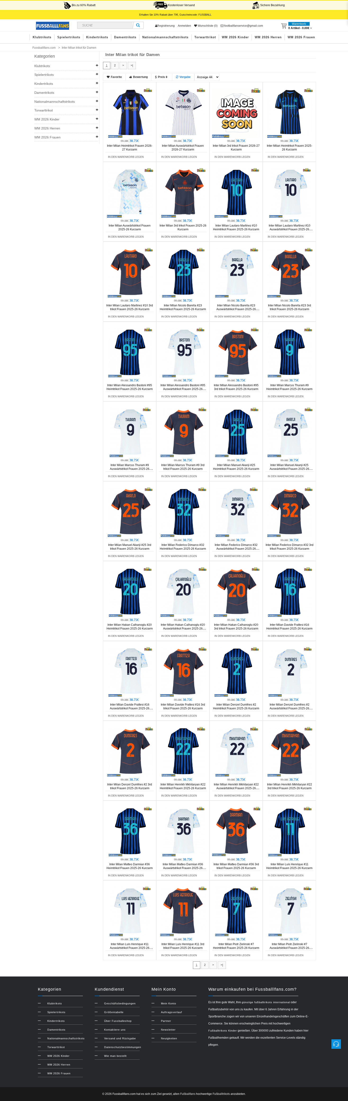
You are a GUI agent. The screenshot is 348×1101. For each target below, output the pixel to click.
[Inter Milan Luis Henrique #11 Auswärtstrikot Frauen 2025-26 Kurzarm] (130, 911)
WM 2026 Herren (268, 37)
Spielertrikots (68, 37)
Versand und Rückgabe (120, 1038)
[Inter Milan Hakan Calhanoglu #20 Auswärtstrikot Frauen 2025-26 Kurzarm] (184, 591)
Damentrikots (125, 37)
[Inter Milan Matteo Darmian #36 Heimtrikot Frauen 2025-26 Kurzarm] (130, 831)
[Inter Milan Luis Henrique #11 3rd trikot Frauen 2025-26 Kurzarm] (184, 911)
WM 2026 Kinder (235, 37)
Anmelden (184, 25)
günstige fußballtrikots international (266, 1002)
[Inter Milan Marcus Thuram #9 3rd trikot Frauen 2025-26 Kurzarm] (184, 432)
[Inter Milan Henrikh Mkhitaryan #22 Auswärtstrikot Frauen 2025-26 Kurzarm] (237, 751)
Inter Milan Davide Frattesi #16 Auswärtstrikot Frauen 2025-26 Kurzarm (129, 708)
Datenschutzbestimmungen (122, 1047)
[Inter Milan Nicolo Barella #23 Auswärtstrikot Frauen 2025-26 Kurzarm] (237, 272)
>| (132, 65)
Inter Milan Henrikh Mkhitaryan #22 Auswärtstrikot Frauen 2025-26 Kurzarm (236, 788)
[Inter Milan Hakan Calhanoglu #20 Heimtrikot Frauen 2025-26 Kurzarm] (130, 591)
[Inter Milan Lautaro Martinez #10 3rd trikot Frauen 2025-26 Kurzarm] (130, 272)
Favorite (116, 77)
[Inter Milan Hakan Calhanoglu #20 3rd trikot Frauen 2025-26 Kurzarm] (237, 591)
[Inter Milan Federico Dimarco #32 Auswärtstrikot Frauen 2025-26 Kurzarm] (237, 512)
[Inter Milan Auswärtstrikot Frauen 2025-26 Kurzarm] (130, 192)
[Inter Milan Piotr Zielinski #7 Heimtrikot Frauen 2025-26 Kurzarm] (237, 911)
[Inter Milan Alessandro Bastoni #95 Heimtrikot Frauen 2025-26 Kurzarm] (130, 352)
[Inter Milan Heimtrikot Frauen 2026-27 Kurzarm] (130, 112)
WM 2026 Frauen (301, 37)
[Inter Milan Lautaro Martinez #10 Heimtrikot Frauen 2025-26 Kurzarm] (237, 192)
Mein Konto (168, 1003)
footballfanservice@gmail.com (243, 25)
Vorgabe (185, 77)
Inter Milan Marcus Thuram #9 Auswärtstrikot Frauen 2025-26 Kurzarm (129, 468)
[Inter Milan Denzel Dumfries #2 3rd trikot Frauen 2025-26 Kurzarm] (130, 751)
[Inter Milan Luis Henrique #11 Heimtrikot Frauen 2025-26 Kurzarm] (290, 831)
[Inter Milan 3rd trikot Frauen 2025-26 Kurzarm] (184, 192)
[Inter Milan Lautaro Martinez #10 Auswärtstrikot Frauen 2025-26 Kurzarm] (290, 192)
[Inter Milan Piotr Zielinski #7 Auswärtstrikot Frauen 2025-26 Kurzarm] (290, 911)
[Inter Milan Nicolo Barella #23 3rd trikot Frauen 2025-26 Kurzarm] (290, 272)
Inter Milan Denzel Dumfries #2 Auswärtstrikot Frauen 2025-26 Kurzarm (289, 708)
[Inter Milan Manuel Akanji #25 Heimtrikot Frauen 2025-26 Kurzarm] (237, 432)
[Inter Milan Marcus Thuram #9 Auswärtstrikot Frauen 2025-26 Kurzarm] (130, 432)
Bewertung (140, 77)
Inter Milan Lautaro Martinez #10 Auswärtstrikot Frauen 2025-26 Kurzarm (289, 229)
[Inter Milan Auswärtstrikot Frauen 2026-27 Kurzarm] (184, 112)
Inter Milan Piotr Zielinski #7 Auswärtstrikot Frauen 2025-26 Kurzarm (289, 947)
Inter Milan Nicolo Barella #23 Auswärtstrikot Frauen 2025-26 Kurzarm (236, 309)
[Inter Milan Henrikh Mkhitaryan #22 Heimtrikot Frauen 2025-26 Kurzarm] (184, 751)
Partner (166, 1021)
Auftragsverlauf (171, 1012)
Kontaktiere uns (115, 1029)
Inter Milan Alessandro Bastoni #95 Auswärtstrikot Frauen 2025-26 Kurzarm (183, 389)
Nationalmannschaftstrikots (165, 37)
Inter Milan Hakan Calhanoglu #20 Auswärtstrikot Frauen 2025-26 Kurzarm (183, 628)
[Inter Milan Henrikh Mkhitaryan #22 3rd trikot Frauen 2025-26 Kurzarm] (290, 751)
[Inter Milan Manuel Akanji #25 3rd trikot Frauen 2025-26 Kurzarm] (130, 512)
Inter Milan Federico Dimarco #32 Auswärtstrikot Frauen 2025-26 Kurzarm (236, 548)
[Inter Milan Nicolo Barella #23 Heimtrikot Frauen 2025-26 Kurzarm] (184, 272)
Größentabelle (114, 1012)
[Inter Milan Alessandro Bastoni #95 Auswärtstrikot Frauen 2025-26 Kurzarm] (184, 352)
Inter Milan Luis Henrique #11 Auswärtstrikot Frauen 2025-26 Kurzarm (129, 947)
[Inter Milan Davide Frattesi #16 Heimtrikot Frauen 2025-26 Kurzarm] (290, 591)
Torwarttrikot (205, 37)
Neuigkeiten (169, 1038)
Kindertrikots (97, 37)
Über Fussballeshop (118, 1021)
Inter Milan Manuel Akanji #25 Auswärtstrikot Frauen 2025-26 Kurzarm (289, 468)
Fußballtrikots (221, 1094)
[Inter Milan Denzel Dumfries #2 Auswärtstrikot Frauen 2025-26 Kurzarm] (290, 671)
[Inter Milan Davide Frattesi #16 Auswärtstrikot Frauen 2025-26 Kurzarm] (130, 671)
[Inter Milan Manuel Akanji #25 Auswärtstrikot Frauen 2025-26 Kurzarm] (290, 432)
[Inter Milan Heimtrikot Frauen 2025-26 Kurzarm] (290, 112)
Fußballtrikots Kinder (222, 1030)
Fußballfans (187, 1094)
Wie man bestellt (115, 1055)
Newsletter (168, 1029)
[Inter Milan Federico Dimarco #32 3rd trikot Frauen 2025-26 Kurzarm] (290, 512)
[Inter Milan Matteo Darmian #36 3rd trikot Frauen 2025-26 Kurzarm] (237, 831)
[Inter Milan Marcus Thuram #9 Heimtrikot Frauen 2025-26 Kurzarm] (290, 352)
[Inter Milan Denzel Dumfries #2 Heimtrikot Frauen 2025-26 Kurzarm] (237, 671)
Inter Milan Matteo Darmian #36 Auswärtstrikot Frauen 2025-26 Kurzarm (183, 868)
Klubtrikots (42, 37)
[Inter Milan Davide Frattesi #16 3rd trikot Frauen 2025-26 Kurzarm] (184, 671)
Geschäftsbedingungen (120, 1003)
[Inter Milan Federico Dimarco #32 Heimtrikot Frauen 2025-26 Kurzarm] (184, 512)
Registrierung (166, 25)
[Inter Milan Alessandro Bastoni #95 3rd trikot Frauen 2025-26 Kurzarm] (237, 352)
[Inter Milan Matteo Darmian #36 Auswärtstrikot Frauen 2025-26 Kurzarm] (184, 831)
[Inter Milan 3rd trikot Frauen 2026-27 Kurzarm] (237, 112)
